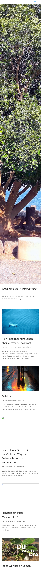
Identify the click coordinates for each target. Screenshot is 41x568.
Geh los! (6, 396)
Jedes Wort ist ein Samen (16, 565)
